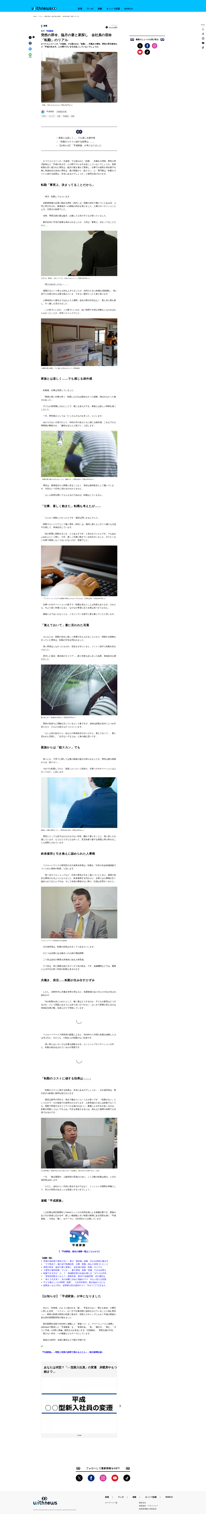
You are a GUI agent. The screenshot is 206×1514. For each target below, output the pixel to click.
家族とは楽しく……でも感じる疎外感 (77, 138)
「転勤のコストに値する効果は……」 (77, 141)
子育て (44, 116)
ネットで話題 (113, 8)
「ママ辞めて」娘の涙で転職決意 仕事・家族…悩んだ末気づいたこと (75, 1264)
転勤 (72, 116)
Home (34, 16)
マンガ (90, 8)
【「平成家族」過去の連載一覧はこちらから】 (79, 1251)
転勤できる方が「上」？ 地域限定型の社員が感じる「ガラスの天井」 (75, 1273)
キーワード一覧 (111, 1503)
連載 (100, 8)
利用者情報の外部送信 (148, 1509)
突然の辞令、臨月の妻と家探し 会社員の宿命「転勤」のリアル (72, 1267)
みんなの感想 (113, 27)
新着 (80, 8)
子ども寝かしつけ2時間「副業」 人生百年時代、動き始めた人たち (74, 1282)
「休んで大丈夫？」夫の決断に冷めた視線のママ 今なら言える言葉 (74, 1279)
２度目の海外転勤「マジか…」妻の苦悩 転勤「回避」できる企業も (74, 1270)
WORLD (128, 8)
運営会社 (142, 1503)
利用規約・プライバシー (148, 1506)
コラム (40, 16)
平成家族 (49, 31)
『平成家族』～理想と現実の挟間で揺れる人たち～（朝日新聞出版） (72, 1352)
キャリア (51, 116)
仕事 (58, 116)
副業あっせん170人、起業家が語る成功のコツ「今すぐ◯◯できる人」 (75, 1285)
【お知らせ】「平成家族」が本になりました (80, 145)
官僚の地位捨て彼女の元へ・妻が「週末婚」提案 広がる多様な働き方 (75, 1261)
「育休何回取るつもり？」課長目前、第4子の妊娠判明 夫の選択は (74, 1276)
